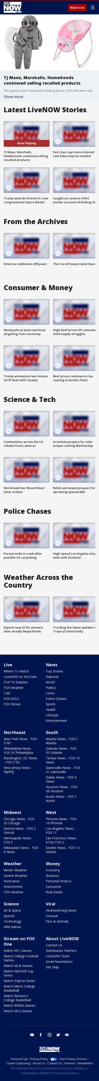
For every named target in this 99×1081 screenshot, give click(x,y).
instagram (49, 1034)
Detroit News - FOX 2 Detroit (20, 830)
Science (11, 904)
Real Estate (54, 892)
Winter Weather (15, 870)
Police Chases (56, 698)
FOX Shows (12, 704)
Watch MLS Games (18, 1011)
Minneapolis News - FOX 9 (18, 840)
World (50, 682)
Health (50, 709)
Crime (50, 693)
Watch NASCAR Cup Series (18, 973)
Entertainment (56, 720)
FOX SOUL (11, 698)
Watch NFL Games (18, 950)
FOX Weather (13, 687)
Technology (12, 921)
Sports (50, 704)
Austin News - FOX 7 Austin (61, 798)
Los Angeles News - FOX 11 (61, 830)
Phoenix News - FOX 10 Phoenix (61, 821)
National (52, 676)
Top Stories (54, 671)
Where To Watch (16, 671)
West (51, 812)
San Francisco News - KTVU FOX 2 (62, 840)
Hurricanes (12, 881)
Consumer (53, 886)
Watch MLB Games (18, 965)
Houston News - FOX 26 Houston (61, 789)
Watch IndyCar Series (19, 981)
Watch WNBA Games (19, 1005)
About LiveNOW (62, 938)
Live (8, 664)
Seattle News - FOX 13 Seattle (62, 850)
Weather (13, 863)
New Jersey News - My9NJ (18, 769)
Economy (53, 870)
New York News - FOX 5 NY (20, 741)
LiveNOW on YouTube (20, 676)
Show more (13, 96)
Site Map (52, 967)
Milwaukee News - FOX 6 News (21, 850)
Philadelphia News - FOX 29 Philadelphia (18, 750)
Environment (13, 886)
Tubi (7, 693)
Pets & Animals (57, 921)
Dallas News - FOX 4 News (61, 779)
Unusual (52, 916)
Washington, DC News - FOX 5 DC (20, 760)
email (67, 1034)
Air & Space (12, 910)
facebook (40, 1034)
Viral (50, 904)
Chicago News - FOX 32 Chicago (19, 821)
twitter (58, 1034)
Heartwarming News (61, 910)
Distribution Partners (61, 950)
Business (52, 875)
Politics (51, 687)
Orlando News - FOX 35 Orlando (61, 750)
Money (53, 863)
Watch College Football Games (21, 958)
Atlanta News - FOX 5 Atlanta (62, 741)
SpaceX (9, 916)
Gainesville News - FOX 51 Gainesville (63, 769)
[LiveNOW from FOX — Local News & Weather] (12, 7)
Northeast (15, 732)
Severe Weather (15, 875)
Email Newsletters (59, 961)
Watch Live (77, 7)
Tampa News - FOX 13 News (63, 760)
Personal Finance (58, 881)
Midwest (12, 812)
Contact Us (54, 945)
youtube (32, 1034)
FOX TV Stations (16, 682)
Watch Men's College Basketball (19, 988)
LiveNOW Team (58, 956)
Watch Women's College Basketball (17, 998)
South (52, 732)
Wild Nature (12, 927)
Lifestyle (52, 715)
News (51, 664)
